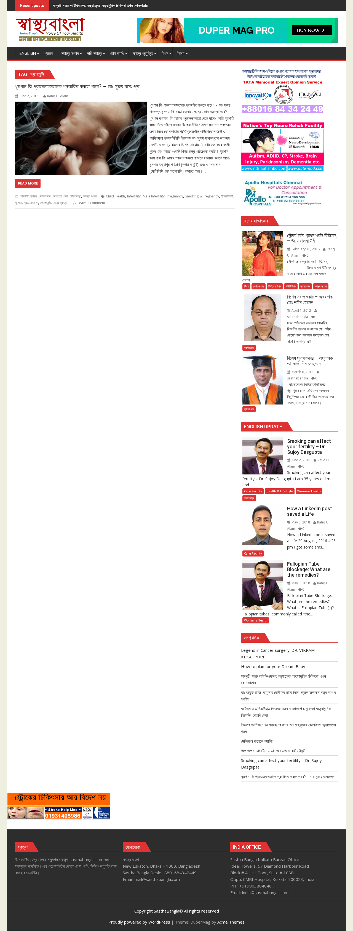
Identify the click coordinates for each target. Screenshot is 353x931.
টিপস (246, 286)
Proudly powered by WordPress (139, 922)
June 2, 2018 (301, 460)
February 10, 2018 (305, 249)
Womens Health (309, 491)
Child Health (115, 196)
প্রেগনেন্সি (45, 202)
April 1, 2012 (301, 310)
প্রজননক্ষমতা (31, 202)
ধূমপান (18, 202)
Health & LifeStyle (279, 491)
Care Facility (253, 491)
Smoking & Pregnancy (202, 196)
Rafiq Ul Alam (57, 96)
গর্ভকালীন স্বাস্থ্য (28, 196)
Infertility (134, 196)
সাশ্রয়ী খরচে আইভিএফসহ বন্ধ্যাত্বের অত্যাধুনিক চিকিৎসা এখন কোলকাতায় (100, 5)
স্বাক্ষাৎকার (305, 286)
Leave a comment (91, 202)
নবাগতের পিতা (60, 196)
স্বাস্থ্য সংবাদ (90, 196)
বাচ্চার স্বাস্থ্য (59, 202)
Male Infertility (154, 196)
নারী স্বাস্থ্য (75, 196)
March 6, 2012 (302, 372)
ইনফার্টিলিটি (227, 196)
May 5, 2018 (301, 522)
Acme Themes (231, 922)
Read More (28, 183)
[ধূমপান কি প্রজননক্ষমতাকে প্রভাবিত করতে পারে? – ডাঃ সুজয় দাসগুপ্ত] (81, 105)
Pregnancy (175, 196)
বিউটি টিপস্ (291, 286)
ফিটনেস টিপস (274, 286)
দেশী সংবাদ (44, 196)
